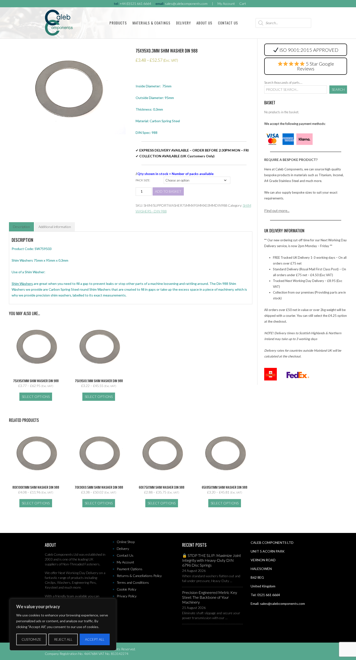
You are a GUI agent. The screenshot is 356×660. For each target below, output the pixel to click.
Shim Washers (22, 283)
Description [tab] (21, 227)
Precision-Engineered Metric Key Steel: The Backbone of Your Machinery (209, 597)
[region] (63, 624)
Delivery (183, 22)
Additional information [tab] (55, 227)
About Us (204, 22)
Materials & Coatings (151, 22)
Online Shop (126, 542)
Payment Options (129, 569)
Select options (36, 396)
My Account (226, 3)
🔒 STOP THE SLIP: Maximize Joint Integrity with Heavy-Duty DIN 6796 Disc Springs (211, 560)
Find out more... (276, 210)
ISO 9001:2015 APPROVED (308, 50)
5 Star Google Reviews (315, 66)
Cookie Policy (126, 589)
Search (338, 89)
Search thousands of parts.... (283, 82)
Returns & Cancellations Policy (139, 576)
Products (118, 22)
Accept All (94, 639)
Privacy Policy (127, 596)
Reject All (63, 639)
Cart (242, 3)
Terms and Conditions (133, 582)
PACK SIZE (142, 180)
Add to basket (168, 191)
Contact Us (228, 22)
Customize (31, 639)
